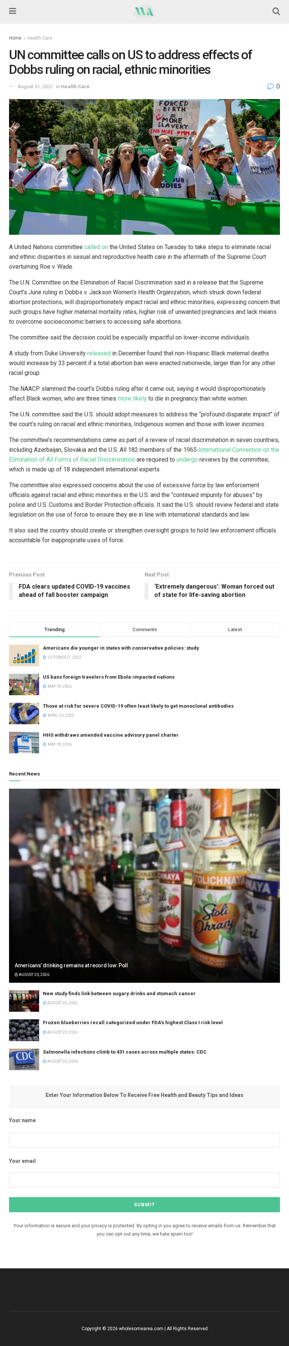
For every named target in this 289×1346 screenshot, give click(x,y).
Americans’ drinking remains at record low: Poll (71, 965)
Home (15, 38)
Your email (22, 1161)
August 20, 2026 (33, 975)
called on (96, 247)
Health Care (39, 38)
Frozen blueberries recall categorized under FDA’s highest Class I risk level (133, 1022)
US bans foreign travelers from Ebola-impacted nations (109, 677)
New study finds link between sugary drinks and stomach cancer (119, 993)
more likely (132, 398)
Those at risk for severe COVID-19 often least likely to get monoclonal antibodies (138, 706)
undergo (187, 459)
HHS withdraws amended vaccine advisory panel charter (111, 735)
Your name (22, 1120)
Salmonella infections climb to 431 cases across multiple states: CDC (125, 1052)
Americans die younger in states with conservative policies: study (121, 648)
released (99, 353)
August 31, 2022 (35, 86)
